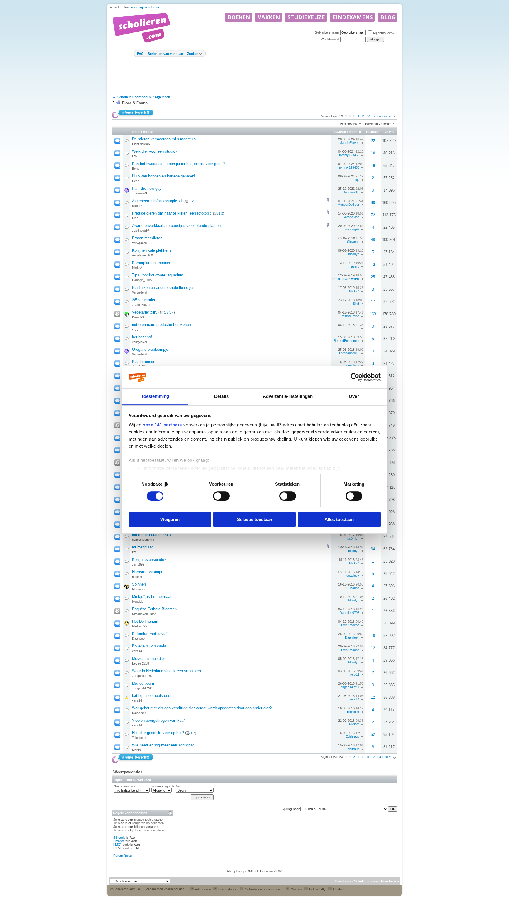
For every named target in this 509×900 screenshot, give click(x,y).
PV (134, 552)
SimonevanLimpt (144, 614)
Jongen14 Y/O (142, 676)
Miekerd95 (139, 626)
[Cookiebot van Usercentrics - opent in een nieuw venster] (355, 377)
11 (363, 116)
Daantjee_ (139, 638)
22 (373, 141)
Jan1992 (138, 564)
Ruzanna (352, 588)
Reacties (372, 131)
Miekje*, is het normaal (151, 596)
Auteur (148, 131)
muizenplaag (142, 547)
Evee (135, 181)
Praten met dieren (147, 238)
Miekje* (137, 205)
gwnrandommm (143, 539)
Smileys (119, 841)
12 (373, 648)
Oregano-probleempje (150, 349)
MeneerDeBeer (348, 204)
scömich (353, 538)
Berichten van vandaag (165, 53)
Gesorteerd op (124, 786)
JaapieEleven (349, 142)
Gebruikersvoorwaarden (262, 889)
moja (356, 180)
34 (373, 549)
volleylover (139, 342)
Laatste (384, 116)
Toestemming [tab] (155, 396)
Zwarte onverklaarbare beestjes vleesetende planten (176, 225)
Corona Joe (351, 217)
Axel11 (354, 674)
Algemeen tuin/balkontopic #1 (157, 201)
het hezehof (142, 337)
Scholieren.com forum (134, 97)
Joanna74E (140, 193)
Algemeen (162, 97)
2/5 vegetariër (143, 300)
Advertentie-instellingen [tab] (288, 396)
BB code (119, 837)
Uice (135, 218)
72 (373, 215)
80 (373, 202)
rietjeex (137, 576)
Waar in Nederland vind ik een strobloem (166, 671)
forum (155, 7)
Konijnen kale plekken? (151, 250)
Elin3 (356, 303)
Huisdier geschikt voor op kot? (158, 733)
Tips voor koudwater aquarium (157, 275)
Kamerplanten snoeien (151, 263)
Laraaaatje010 (349, 353)
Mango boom (143, 683)
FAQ (140, 53)
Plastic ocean (143, 362)
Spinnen (139, 584)
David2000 (139, 713)
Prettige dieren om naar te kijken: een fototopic (172, 213)
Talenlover (139, 737)
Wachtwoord (330, 39)
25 (373, 277)
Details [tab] (221, 396)
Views (389, 131)
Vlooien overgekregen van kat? (158, 720)
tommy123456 (349, 155)
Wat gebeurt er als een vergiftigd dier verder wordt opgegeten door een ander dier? (202, 708)
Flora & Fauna (135, 103)
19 (373, 165)
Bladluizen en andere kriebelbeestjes (163, 287)
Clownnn (353, 241)
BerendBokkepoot (346, 340)
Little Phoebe (350, 625)
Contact (338, 889)
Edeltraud (352, 736)
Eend (135, 168)
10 (373, 153)
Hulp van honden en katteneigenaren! (163, 176)
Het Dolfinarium (145, 621)
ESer (135, 156)
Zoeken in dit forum (378, 123)
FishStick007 (141, 144)
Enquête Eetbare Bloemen (154, 609)
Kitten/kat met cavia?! (151, 634)
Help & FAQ (317, 889)
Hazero (354, 266)
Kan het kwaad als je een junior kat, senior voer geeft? (178, 163)
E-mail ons (343, 881)
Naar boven (390, 881)
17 (373, 301)
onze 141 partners (162, 425)
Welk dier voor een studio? (154, 151)
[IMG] (117, 844)
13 (373, 264)
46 (373, 240)
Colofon (296, 889)
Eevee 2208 (140, 663)
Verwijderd (139, 243)
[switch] (221, 496)
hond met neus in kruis (151, 535)
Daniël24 (138, 317)
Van (178, 786)
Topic (136, 131)
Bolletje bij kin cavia (149, 646)
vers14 (137, 651)
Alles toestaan (339, 519)
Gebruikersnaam (327, 32)
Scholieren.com (366, 881)
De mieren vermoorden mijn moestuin (164, 139)
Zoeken (193, 53)
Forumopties (348, 123)
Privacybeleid (227, 889)
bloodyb (353, 254)
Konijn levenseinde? (149, 559)
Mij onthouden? (383, 33)
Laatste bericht (346, 131)
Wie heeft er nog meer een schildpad (163, 745)
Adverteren (202, 889)
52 (373, 734)
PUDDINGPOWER (345, 279)
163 (373, 314)
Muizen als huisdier (148, 658)
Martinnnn (139, 589)
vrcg (135, 329)
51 (369, 116)
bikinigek (353, 711)
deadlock (352, 365)
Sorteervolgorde (162, 786)
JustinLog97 (140, 230)
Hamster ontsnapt (147, 572)
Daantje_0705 (142, 280)
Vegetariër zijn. (144, 312)
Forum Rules (122, 855)
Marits (136, 750)
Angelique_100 (142, 255)
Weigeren (170, 519)
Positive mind (350, 316)
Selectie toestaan (254, 519)
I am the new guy (146, 188)
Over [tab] (354, 396)
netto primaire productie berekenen (161, 324)
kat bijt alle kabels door (151, 695)
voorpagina (139, 7)
